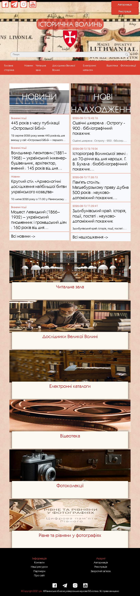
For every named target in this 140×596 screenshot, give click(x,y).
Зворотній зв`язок (101, 571)
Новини (28, 65)
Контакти (39, 562)
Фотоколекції (128, 65)
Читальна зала (41, 67)
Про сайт (39, 575)
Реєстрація (124, 11)
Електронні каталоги (89, 67)
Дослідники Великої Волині (63, 67)
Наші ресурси (39, 566)
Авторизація (125, 4)
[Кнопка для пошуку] (126, 54)
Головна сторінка (13, 67)
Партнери (39, 571)
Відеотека (112, 65)
